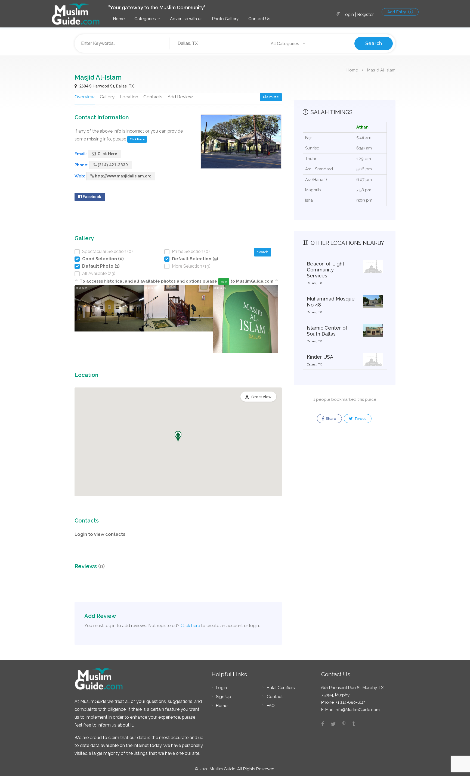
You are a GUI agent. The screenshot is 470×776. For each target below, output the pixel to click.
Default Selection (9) (195, 258)
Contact (275, 696)
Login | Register (357, 14)
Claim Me (271, 97)
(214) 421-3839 (113, 164)
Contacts (152, 96)
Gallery (107, 96)
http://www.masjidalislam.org (123, 176)
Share (330, 419)
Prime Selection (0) (191, 251)
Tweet (360, 419)
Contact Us (259, 18)
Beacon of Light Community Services (325, 270)
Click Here (137, 139)
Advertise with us (186, 18)
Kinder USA (320, 357)
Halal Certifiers (281, 687)
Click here (190, 625)
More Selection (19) (191, 266)
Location (129, 96)
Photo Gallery (225, 18)
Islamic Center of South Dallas (327, 331)
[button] (178, 436)
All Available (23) (98, 273)
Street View (261, 397)
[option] (109, 319)
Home (119, 18)
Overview (85, 96)
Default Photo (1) (101, 266)
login (224, 281)
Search (373, 43)
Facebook (92, 196)
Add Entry (397, 12)
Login (221, 687)
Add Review (180, 96)
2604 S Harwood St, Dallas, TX (106, 86)
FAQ (271, 705)
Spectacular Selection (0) (107, 251)
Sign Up (223, 696)
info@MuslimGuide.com (357, 709)
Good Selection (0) (103, 258)
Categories (145, 18)
